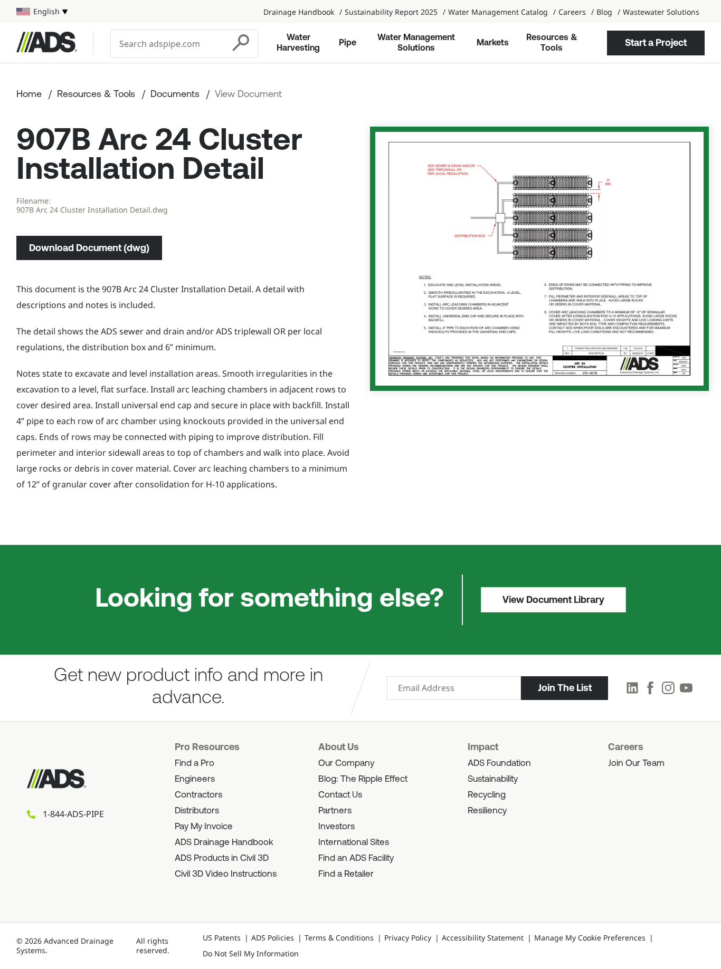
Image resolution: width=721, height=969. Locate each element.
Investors (336, 826)
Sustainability (493, 779)
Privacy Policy (407, 938)
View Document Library (553, 599)
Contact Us (340, 795)
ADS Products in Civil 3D (222, 858)
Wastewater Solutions (661, 12)
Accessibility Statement (483, 938)
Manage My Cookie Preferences (590, 938)
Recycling (487, 795)
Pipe (347, 43)
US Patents (222, 938)
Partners (335, 811)
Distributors (197, 811)
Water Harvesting (298, 43)
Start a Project (656, 42)
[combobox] (168, 43)
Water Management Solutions (416, 43)
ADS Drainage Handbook (224, 842)
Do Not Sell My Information (251, 953)
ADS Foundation (499, 763)
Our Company (346, 763)
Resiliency (487, 811)
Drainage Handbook (298, 12)
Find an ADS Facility (356, 858)
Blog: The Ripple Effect (362, 779)
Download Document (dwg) (89, 248)
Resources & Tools (551, 43)
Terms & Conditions (339, 938)
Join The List (565, 688)
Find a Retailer (346, 874)
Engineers (195, 779)
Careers (572, 12)
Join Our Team (636, 763)
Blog (604, 12)
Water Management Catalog (498, 12)
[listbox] (42, 11)
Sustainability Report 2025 (391, 12)
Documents (175, 95)
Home (29, 95)
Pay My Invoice (204, 826)
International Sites (353, 842)
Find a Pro (194, 763)
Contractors (198, 795)
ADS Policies (272, 938)
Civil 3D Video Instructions (226, 874)
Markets (493, 43)
